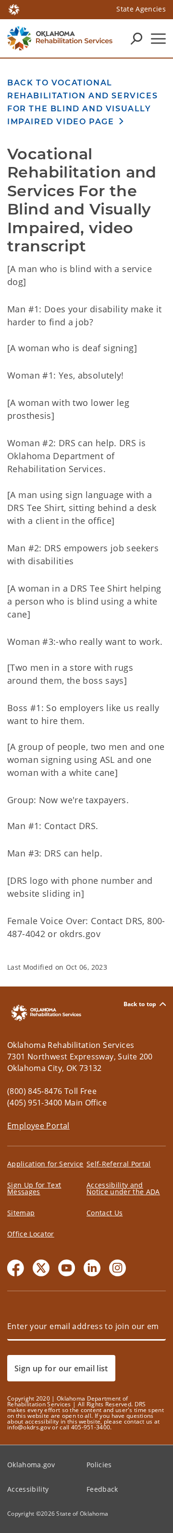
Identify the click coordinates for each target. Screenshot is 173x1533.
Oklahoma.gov (31, 1464)
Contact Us (104, 1212)
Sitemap (21, 1212)
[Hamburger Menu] (158, 38)
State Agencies (141, 8)
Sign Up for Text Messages (34, 1188)
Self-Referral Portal (118, 1163)
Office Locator (30, 1233)
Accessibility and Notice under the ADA (123, 1188)
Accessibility (28, 1489)
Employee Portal (38, 1125)
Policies (99, 1464)
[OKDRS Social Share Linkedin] (92, 1268)
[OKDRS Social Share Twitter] (41, 1268)
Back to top (140, 1004)
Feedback (102, 1489)
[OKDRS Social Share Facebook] (15, 1268)
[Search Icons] (136, 38)
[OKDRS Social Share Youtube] (66, 1268)
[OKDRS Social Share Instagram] (117, 1268)
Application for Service (45, 1163)
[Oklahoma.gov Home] (14, 8)
